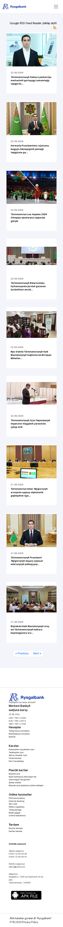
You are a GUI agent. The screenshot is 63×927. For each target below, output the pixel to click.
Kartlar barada (15, 831)
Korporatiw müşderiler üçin (21, 750)
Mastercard (14, 774)
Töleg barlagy (15, 810)
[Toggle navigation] (56, 6)
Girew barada (15, 758)
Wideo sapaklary (16, 807)
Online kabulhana (17, 816)
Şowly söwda (15, 783)
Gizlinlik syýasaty (17, 844)
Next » (37, 653)
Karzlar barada (16, 828)
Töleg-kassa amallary (19, 731)
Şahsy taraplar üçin (18, 755)
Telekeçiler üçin (16, 752)
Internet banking (16, 801)
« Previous (22, 653)
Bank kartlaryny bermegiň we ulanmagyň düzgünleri (22, 778)
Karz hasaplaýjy (16, 761)
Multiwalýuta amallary (19, 734)
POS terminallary (17, 798)
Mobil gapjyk (14, 813)
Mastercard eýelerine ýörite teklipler (26, 785)
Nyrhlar (12, 737)
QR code (13, 804)
